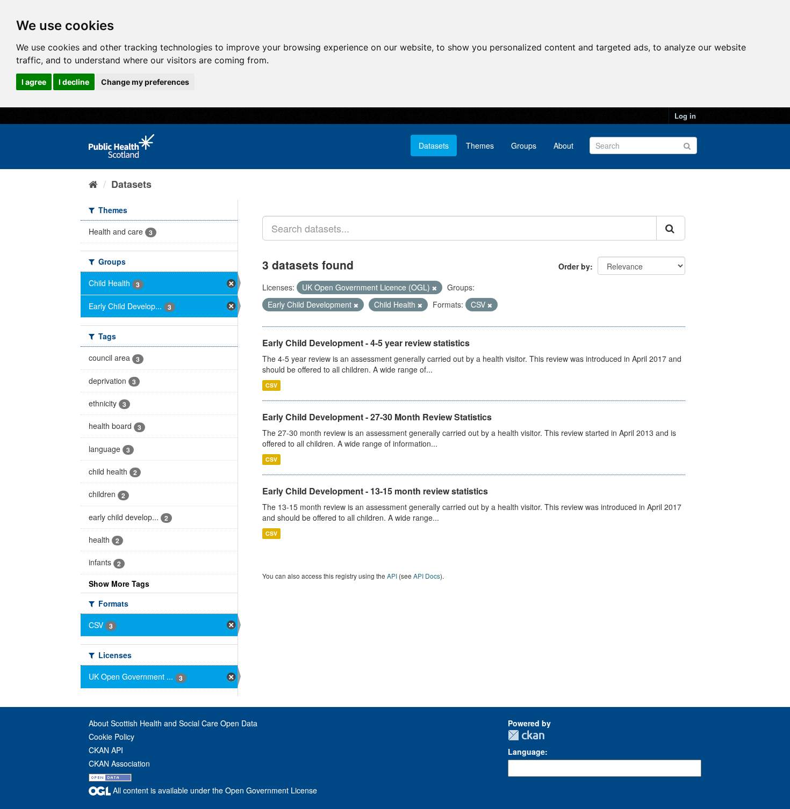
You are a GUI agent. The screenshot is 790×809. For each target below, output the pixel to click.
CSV (271, 385)
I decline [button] (74, 81)
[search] (670, 228)
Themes (480, 145)
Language (526, 751)
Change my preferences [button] (145, 81)
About (563, 145)
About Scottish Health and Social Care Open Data (173, 723)
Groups (523, 145)
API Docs (426, 575)
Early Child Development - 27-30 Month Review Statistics (377, 417)
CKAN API (106, 750)
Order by (574, 266)
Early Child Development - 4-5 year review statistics (366, 343)
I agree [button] (33, 81)
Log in (685, 116)
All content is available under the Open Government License (214, 790)
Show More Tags (119, 583)
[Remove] (434, 287)
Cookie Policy (111, 736)
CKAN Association (119, 763)
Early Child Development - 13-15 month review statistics (375, 491)
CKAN (526, 735)
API (392, 575)
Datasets (434, 145)
